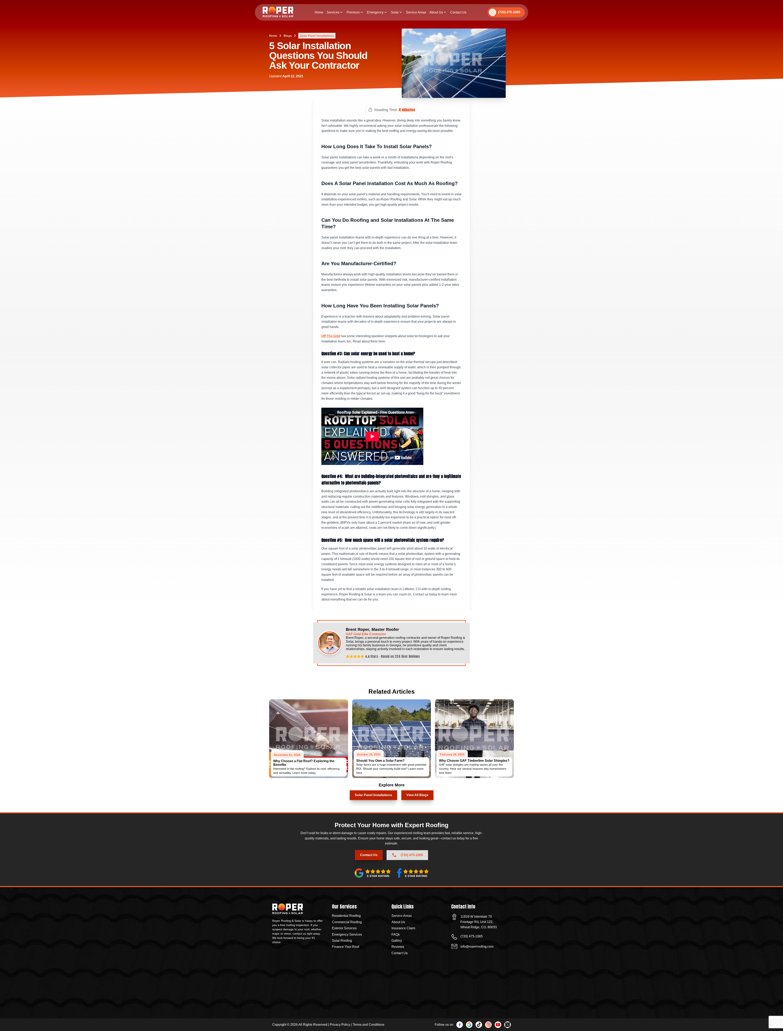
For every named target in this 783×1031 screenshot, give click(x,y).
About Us (436, 12)
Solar (395, 12)
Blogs (288, 35)
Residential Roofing (346, 915)
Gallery (397, 940)
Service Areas (416, 12)
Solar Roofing (342, 940)
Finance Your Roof (345, 946)
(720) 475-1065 (509, 12)
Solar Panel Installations (317, 35)
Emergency (375, 12)
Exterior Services (344, 928)
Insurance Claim (403, 928)
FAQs (396, 934)
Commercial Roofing (347, 922)
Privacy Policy (340, 1024)
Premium (353, 12)
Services (333, 12)
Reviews (398, 946)
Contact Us (458, 12)
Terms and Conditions (368, 1024)
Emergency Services (347, 934)
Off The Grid (330, 336)
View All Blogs (417, 795)
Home (319, 12)
